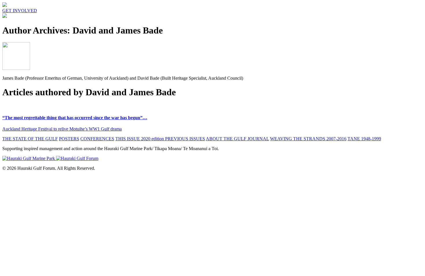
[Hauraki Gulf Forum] (4, 5)
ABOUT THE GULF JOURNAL (237, 138)
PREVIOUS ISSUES (185, 138)
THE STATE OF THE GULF (30, 138)
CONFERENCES (97, 138)
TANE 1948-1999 (364, 138)
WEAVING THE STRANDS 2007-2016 (308, 138)
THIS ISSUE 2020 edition (140, 138)
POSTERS (69, 138)
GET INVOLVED (19, 10)
